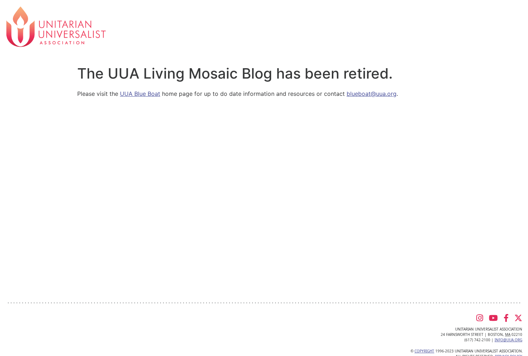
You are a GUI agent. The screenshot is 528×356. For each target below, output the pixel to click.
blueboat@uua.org (372, 93)
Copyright (424, 350)
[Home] (56, 26)
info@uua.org (508, 339)
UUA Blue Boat (140, 93)
